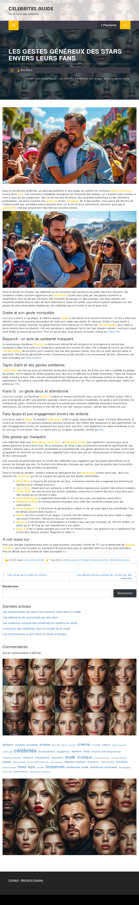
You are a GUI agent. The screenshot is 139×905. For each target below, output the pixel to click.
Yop (101, 429)
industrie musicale (12, 757)
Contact (13, 880)
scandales (121, 761)
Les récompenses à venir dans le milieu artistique (35, 634)
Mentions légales (32, 880)
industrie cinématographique (106, 751)
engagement (63, 751)
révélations (93, 761)
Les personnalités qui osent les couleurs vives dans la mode (42, 612)
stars (125, 560)
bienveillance (70, 560)
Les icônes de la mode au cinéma (27, 575)
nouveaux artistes (101, 757)
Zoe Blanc (26, 70)
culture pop (8, 751)
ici (55, 511)
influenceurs (42, 757)
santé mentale (107, 762)
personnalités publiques (38, 762)
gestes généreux (111, 560)
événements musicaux (39, 771)
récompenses (56, 762)
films (86, 751)
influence (28, 757)
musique (84, 757)
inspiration (57, 757)
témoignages (125, 767)
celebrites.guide (30, 8)
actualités (32, 744)
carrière (72, 745)
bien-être (56, 745)
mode (70, 757)
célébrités (86, 560)
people (7, 762)
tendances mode (77, 767)
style (31, 767)
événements (21, 771)
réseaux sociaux (75, 762)
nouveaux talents (118, 757)
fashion (76, 751)
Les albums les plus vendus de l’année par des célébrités (104, 576)
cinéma (83, 744)
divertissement (46, 751)
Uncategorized (34, 560)
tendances (55, 766)
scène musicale (9, 767)
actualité (20, 744)
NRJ (17, 384)
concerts (96, 744)
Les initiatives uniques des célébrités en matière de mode (40, 623)
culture (106, 744)
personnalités (19, 762)
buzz (64, 744)
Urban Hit (114, 331)
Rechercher (11, 586)
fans (96, 560)
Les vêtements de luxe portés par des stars (30, 617)
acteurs (8, 744)
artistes (44, 744)
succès (40, 767)
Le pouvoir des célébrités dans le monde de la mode (36, 628)
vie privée (7, 771)
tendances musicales (103, 767)
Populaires (109, 25)
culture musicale (119, 745)
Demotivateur (33, 357)
